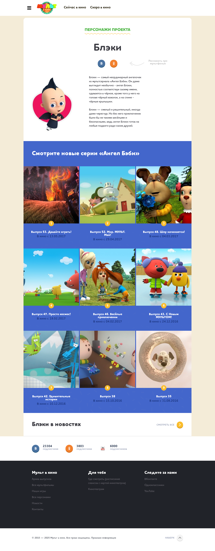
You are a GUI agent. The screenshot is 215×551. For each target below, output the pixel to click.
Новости (37, 503)
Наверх (169, 538)
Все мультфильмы (43, 485)
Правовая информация (103, 538)
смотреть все (165, 425)
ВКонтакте (35, 448)
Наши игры (39, 491)
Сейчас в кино (75, 7)
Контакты (37, 509)
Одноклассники (69, 448)
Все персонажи (41, 497)
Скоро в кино (100, 7)
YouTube (102, 448)
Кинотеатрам (96, 489)
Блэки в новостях (56, 425)
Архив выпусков (41, 479)
